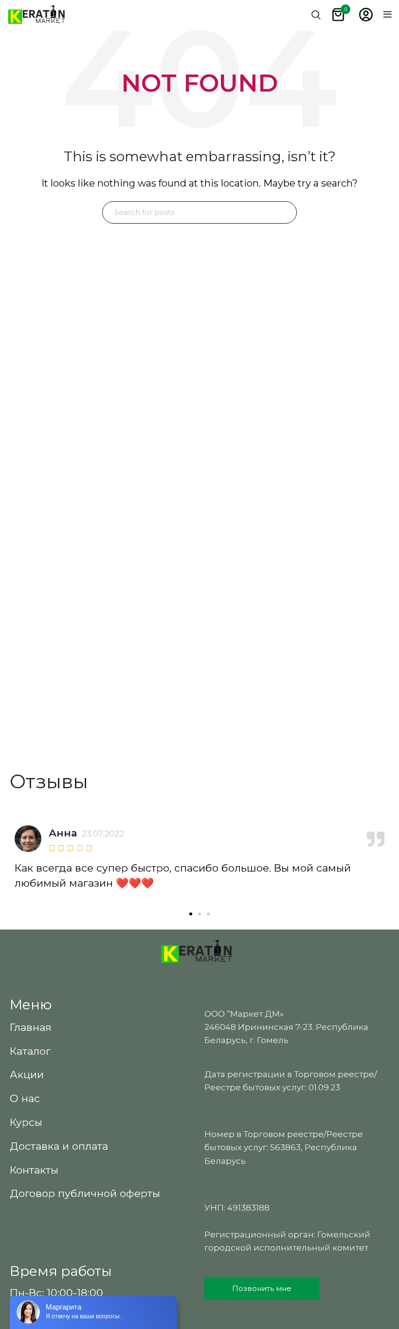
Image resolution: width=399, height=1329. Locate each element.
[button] (190, 913)
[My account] (366, 14)
